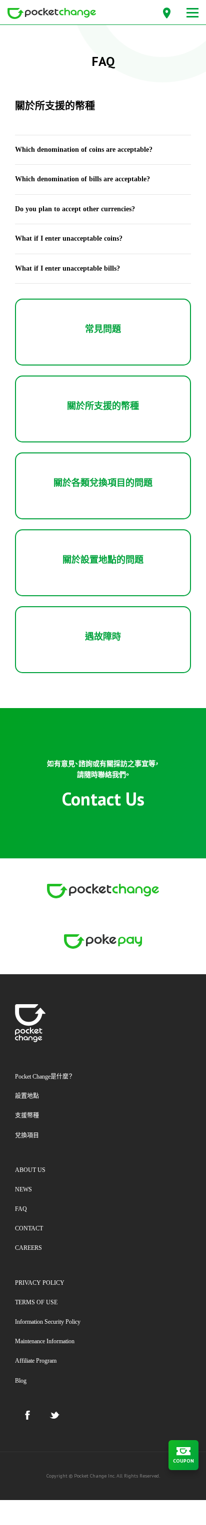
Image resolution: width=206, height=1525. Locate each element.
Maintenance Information (44, 1341)
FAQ (21, 1208)
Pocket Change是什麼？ (44, 1076)
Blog (20, 1380)
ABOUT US (30, 1169)
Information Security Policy (47, 1321)
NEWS (23, 1189)
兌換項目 (27, 1135)
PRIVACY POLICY (39, 1282)
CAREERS (28, 1247)
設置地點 (27, 1096)
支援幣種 (27, 1115)
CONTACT (29, 1228)
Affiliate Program (35, 1360)
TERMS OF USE (36, 1302)
